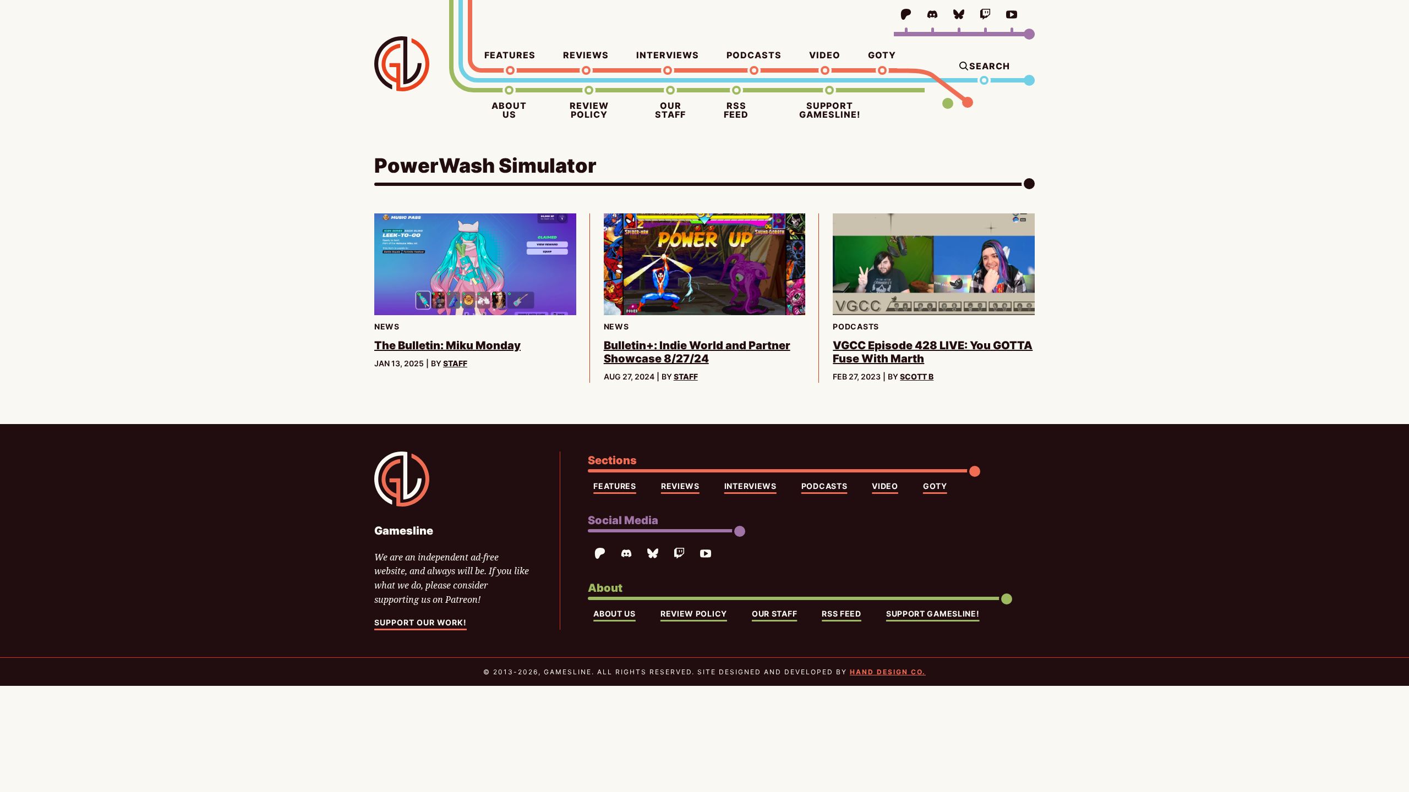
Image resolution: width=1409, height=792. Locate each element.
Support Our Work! (420, 622)
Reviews (586, 55)
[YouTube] (1012, 14)
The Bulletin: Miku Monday (447, 345)
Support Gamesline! (829, 110)
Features (510, 55)
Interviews (667, 55)
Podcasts (754, 55)
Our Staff (670, 110)
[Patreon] (906, 14)
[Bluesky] (959, 14)
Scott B (916, 376)
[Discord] (932, 14)
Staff (455, 363)
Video (824, 55)
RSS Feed (736, 110)
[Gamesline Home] (401, 63)
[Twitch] (985, 14)
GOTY (882, 55)
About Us (509, 110)
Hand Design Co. (888, 672)
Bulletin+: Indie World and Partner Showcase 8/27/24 (697, 352)
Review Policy (589, 110)
